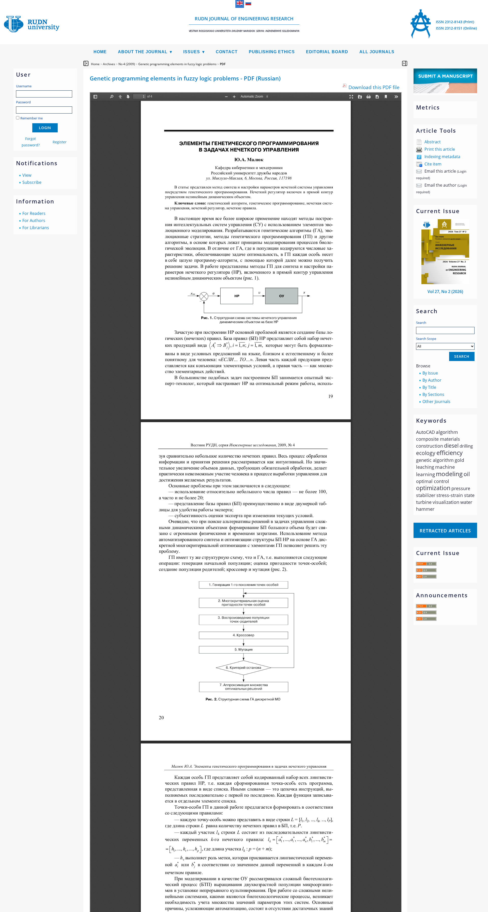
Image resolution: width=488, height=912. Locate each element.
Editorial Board (327, 52)
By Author (431, 380)
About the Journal (142, 52)
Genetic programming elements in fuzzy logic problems (177, 64)
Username (24, 86)
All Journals (376, 52)
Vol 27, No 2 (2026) (445, 291)
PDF (222, 64)
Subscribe (31, 182)
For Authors (33, 220)
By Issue (430, 373)
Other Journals (436, 401)
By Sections (433, 394)
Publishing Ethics (272, 52)
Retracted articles (445, 531)
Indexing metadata (442, 156)
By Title (429, 387)
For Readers (33, 213)
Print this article (439, 149)
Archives (109, 64)
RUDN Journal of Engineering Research (244, 24)
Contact (227, 52)
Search (421, 322)
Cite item (432, 164)
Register (60, 142)
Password (23, 102)
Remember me (31, 118)
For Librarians (35, 227)
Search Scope (426, 338)
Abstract (432, 142)
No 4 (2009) (126, 64)
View (26, 175)
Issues (191, 52)
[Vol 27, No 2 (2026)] (445, 282)
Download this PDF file (374, 87)
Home (100, 52)
